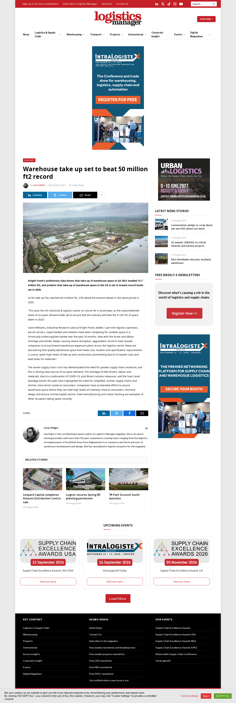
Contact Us (122, 3)
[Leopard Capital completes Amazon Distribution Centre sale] (42, 479)
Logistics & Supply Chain (45, 34)
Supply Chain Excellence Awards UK (182, 570)
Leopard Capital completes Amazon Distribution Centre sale (42, 498)
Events (178, 34)
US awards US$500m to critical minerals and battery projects (188, 244)
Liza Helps (39, 185)
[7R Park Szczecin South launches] (128, 479)
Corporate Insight (157, 34)
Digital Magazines (196, 34)
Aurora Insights (31, 654)
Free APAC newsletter (101, 673)
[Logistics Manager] (118, 19)
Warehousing (74, 34)
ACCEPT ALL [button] (223, 696)
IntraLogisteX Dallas (115, 570)
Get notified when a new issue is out (109, 680)
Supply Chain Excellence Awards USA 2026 (48, 570)
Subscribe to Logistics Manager (80, 3)
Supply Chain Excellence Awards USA (175, 634)
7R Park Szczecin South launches (124, 496)
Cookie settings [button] (189, 696)
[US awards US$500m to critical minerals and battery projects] (161, 241)
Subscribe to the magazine (103, 640)
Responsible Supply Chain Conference (176, 654)
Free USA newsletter (100, 660)
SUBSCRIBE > (206, 19)
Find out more (48, 581)
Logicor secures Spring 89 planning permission (83, 496)
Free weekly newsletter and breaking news (112, 647)
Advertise (107, 3)
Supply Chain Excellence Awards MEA (175, 640)
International (135, 34)
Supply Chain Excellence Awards (172, 627)
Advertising (95, 627)
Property (115, 34)
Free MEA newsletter (100, 667)
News (26, 34)
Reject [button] (206, 696)
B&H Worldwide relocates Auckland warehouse (191, 261)
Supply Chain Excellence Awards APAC (176, 647)
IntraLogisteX (163, 660)
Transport (96, 34)
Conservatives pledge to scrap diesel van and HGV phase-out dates (191, 226)
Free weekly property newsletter (107, 654)
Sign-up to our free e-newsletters (41, 3)
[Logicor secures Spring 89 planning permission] (85, 479)
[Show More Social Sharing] (101, 195)
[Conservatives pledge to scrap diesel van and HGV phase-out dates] (161, 224)
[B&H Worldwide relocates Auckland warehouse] (161, 258)
